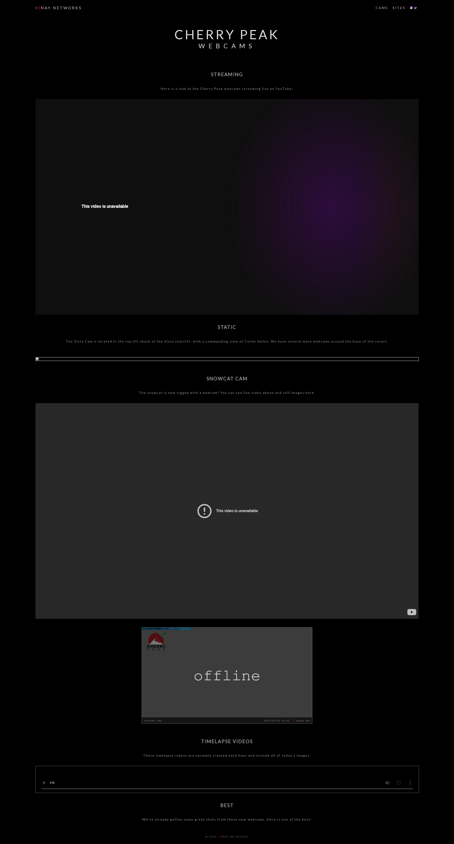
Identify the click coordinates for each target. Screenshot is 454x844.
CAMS (382, 8)
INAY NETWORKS (58, 7)
